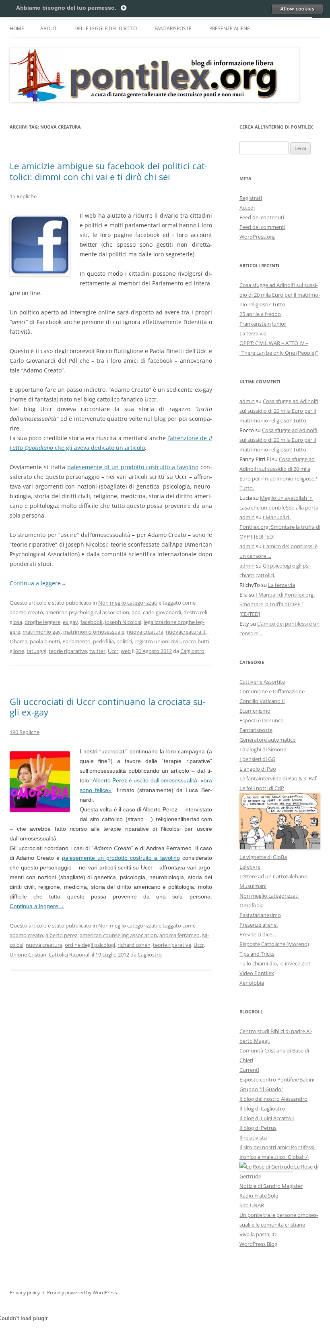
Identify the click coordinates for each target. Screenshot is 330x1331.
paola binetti (45, 641)
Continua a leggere (38, 583)
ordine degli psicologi (90, 944)
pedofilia (103, 641)
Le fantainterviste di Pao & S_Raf (277, 778)
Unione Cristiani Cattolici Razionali (50, 954)
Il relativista (253, 1137)
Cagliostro (192, 651)
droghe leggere (42, 622)
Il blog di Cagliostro (262, 1108)
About (48, 28)
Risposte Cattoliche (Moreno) (274, 944)
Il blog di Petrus (257, 1127)
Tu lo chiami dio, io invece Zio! (274, 963)
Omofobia (251, 905)
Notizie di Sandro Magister (271, 1186)
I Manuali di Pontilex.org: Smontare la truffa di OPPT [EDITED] (279, 527)
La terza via (252, 333)
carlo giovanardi (162, 612)
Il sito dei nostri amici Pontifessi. (277, 1147)
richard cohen (134, 944)
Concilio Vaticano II (262, 701)
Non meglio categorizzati (127, 602)
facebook (91, 622)
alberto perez (61, 935)
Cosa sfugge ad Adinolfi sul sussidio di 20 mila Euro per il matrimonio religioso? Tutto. (279, 294)
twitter (97, 651)
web (126, 651)
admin (247, 401)
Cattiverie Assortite (262, 681)
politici (124, 641)
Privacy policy (25, 1292)
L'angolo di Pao (257, 768)
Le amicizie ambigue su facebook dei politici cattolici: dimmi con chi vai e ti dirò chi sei (109, 171)
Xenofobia (251, 982)
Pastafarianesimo (260, 915)
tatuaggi (36, 651)
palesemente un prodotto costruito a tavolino (120, 858)
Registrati (250, 198)
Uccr (113, 651)
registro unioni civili (157, 641)
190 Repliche (24, 732)
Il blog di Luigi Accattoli (266, 1118)
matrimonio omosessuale (93, 631)
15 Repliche (23, 196)
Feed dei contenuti (261, 217)
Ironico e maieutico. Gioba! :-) (274, 1156)
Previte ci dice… (257, 934)
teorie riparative (68, 651)
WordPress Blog (258, 1244)
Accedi (247, 207)
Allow (297, 9)
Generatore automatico (267, 739)
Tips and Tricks (256, 953)
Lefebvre (249, 866)
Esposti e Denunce (261, 720)
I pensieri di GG (257, 759)
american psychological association (87, 612)
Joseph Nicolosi (123, 622)
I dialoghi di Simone (262, 749)
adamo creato (26, 612)
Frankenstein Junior (262, 323)
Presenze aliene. (230, 28)
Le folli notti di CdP (261, 788)
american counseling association (118, 935)
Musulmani (252, 886)
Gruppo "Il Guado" (261, 1089)
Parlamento (76, 641)
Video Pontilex (256, 973)
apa (136, 612)
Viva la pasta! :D (257, 1234)
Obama (18, 641)
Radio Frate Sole (258, 1195)
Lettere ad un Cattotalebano (273, 876)
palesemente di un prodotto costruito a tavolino (132, 467)
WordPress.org (257, 236)
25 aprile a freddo (260, 314)
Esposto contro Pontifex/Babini (276, 1079)
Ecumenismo (254, 710)
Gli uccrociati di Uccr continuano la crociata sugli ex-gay (108, 706)
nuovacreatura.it (186, 631)
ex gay (70, 622)
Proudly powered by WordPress (82, 1292)
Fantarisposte (173, 28)
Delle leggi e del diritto (105, 28)
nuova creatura (145, 631)
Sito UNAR (251, 1205)
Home (17, 28)
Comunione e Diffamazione (272, 691)
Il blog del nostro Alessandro (273, 1098)
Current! (249, 1069)
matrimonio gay (42, 631)
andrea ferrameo (179, 935)
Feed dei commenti (262, 227)
